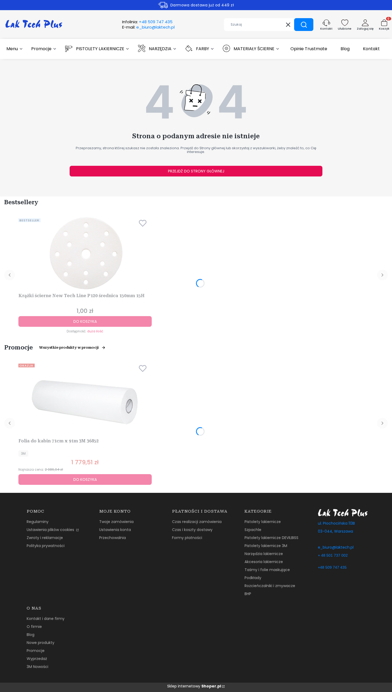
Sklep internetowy (194, 686)
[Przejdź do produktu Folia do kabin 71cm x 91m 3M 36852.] (85, 398)
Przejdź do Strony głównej (196, 171)
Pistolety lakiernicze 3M (266, 545)
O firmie (34, 626)
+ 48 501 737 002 (333, 555)
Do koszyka (85, 321)
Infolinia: (147, 22)
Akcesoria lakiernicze (264, 561)
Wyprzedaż (37, 658)
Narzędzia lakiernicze (264, 553)
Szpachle (253, 529)
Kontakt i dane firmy (46, 618)
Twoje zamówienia (116, 521)
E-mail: (148, 27)
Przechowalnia (112, 537)
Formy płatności (187, 537)
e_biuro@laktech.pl (336, 547)
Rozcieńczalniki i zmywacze (270, 585)
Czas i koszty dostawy (192, 529)
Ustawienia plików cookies (51, 529)
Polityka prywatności (46, 545)
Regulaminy (38, 521)
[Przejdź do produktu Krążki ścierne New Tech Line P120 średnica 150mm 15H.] (85, 253)
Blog (30, 634)
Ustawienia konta (115, 529)
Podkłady (253, 577)
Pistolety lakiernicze (263, 521)
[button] (303, 24)
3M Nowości (37, 666)
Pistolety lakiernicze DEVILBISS (271, 537)
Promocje (36, 650)
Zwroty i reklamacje (45, 537)
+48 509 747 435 (332, 567)
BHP (248, 593)
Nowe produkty (40, 642)
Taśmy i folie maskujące (267, 569)
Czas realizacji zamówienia (197, 521)
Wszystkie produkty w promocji (69, 347)
